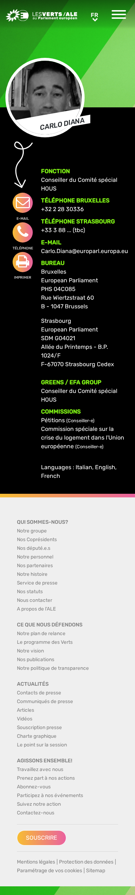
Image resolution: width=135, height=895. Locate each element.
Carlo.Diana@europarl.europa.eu (84, 251)
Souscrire (41, 837)
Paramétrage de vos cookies (49, 871)
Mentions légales (36, 862)
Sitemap (95, 871)
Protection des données (86, 862)
